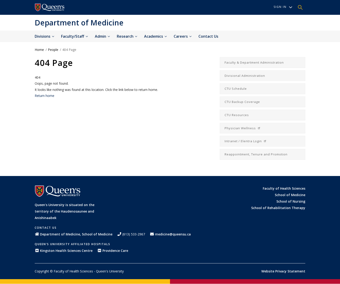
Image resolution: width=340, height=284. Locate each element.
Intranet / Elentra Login (244, 141)
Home (39, 49)
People (53, 49)
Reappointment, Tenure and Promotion (256, 154)
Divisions (43, 36)
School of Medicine (290, 195)
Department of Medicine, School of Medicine (76, 234)
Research (125, 36)
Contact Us (208, 36)
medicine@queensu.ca (173, 234)
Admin (101, 36)
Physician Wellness (241, 128)
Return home (44, 95)
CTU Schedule (236, 88)
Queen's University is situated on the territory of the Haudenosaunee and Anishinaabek (64, 211)
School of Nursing (290, 201)
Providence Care (115, 250)
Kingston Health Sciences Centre (66, 250)
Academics (154, 36)
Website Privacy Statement (283, 271)
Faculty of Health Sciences (284, 188)
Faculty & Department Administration (254, 62)
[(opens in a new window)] (50, 7)
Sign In (280, 7)
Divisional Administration (245, 76)
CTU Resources (237, 115)
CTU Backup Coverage (242, 102)
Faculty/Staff (73, 36)
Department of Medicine (79, 23)
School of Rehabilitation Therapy (278, 208)
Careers (181, 36)
